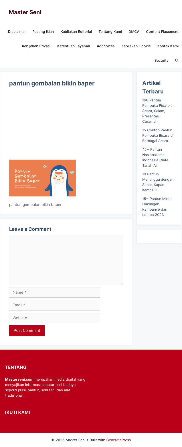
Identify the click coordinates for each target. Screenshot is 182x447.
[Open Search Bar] (177, 60)
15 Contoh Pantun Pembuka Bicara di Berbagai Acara (158, 135)
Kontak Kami (168, 46)
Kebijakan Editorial (76, 31)
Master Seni (25, 12)
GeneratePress (118, 440)
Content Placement (162, 31)
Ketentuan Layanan (73, 46)
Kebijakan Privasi (36, 46)
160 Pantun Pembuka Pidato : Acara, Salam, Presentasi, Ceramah (157, 111)
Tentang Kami (110, 31)
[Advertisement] (66, 127)
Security (161, 60)
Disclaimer (17, 31)
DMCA (134, 31)
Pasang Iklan (43, 31)
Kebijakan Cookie (136, 46)
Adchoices (106, 46)
